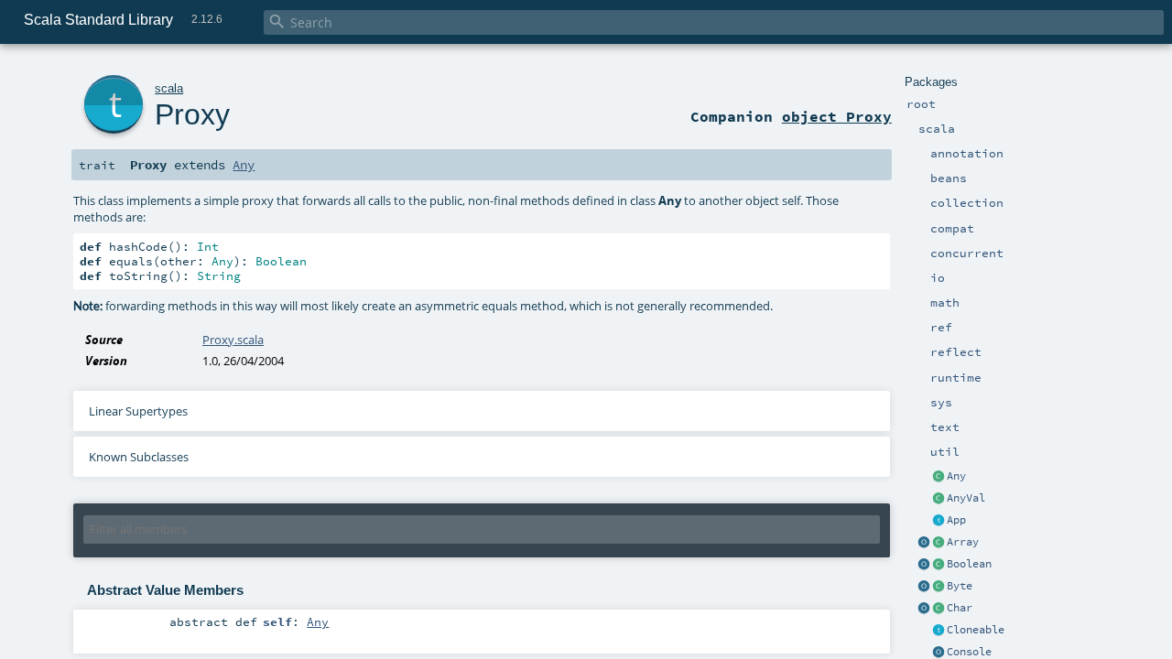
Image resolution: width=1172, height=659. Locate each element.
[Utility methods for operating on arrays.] (924, 542)
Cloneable (975, 629)
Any (956, 476)
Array (963, 541)
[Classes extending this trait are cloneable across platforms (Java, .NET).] (938, 630)
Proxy (192, 114)
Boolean (969, 563)
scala (169, 88)
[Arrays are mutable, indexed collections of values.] (938, 542)
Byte (959, 585)
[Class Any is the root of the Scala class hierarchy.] (938, 477)
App (956, 519)
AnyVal (966, 498)
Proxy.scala (233, 339)
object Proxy (837, 116)
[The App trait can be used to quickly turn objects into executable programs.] (938, 520)
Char (959, 607)
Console (969, 651)
